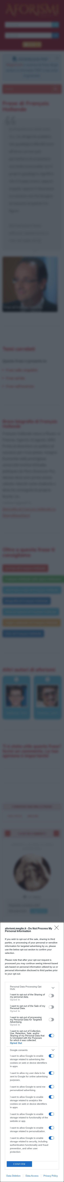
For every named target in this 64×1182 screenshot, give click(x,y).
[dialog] (32, 1052)
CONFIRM (19, 1164)
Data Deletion (13, 1175)
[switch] (51, 995)
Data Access (32, 1175)
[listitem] (32, 987)
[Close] (57, 929)
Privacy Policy (50, 1175)
